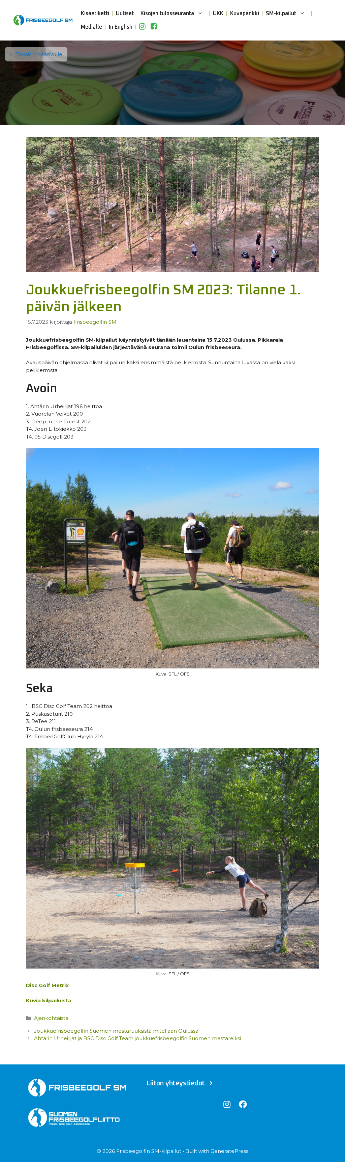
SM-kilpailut (281, 13)
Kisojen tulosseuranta (167, 13)
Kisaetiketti (95, 13)
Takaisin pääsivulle (38, 54)
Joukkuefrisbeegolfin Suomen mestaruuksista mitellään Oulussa (116, 1031)
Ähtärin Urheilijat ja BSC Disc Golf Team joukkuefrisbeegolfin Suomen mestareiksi (137, 1038)
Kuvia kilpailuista (48, 1000)
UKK (218, 13)
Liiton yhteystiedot (176, 1083)
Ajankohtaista (51, 1018)
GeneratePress (229, 1151)
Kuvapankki (244, 13)
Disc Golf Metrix (47, 985)
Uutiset (125, 13)
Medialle (91, 27)
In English (120, 27)
